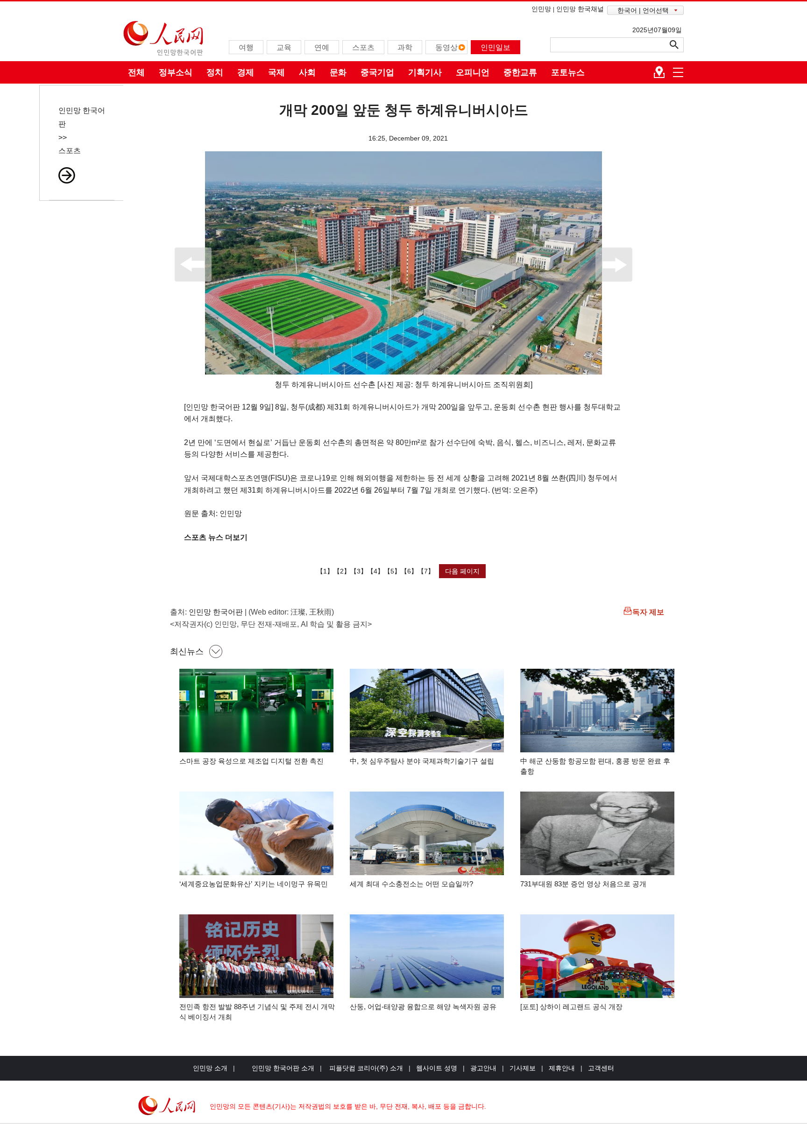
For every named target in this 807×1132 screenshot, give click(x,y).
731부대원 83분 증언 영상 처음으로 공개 (583, 884)
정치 (214, 72)
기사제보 (523, 1068)
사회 (307, 72)
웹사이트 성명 (436, 1068)
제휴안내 (562, 1068)
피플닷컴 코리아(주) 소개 (365, 1068)
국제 (276, 72)
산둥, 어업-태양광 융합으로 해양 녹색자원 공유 (423, 1007)
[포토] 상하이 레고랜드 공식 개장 (571, 1007)
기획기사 (425, 72)
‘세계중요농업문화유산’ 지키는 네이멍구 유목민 (253, 884)
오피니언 (472, 72)
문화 (338, 72)
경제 (245, 72)
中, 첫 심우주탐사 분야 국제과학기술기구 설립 (422, 761)
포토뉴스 (568, 72)
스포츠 (69, 151)
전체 (136, 72)
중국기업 (377, 72)
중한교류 (520, 72)
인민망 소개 (210, 1068)
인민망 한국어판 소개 (283, 1068)
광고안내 (483, 1068)
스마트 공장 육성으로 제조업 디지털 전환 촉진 (251, 761)
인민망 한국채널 (580, 9)
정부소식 (175, 72)
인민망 (541, 9)
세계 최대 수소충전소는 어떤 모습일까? (411, 884)
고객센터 (601, 1068)
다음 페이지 (462, 571)
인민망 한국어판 (216, 612)
